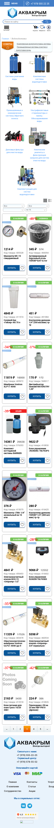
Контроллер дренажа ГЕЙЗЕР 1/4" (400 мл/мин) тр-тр (39, 515)
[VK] (23, 805)
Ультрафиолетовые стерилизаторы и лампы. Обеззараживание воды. (39, 115)
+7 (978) (27, 755)
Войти (49, 30)
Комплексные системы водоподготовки (39, 79)
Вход (51, 786)
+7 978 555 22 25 (40, 3)
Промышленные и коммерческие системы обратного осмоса (15, 114)
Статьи (32, 786)
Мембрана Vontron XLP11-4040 (13, 385)
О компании (13, 786)
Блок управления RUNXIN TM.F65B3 (38, 578)
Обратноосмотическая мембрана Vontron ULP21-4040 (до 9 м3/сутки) (14, 643)
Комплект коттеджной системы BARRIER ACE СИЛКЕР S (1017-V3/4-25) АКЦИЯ (14, 451)
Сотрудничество (12, 790)
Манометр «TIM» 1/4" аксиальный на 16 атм (14, 515)
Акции (32, 790)
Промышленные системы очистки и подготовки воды (31, 48)
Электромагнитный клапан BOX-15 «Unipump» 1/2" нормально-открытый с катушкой (13, 579)
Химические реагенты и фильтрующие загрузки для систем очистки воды (39, 155)
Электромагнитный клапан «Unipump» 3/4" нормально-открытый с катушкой (39, 643)
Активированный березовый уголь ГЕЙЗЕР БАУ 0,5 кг (38, 258)
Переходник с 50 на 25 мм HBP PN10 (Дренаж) (38, 707)
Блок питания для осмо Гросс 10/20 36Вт (13, 707)
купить (12, 267)
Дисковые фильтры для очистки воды (15, 151)
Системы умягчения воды (14, 77)
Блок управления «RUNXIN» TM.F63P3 (39, 449)
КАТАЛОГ (7, 30)
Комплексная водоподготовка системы (34, 44)
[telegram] (29, 805)
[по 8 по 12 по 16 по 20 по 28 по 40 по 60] (36, 209)
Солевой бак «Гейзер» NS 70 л (12, 321)
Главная (13, 781)
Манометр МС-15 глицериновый (12, 257)
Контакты (32, 781)
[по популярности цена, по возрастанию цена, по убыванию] (13, 209)
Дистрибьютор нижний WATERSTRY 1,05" (39, 386)
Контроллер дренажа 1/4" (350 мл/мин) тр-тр (39, 322)
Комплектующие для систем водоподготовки (27, 192)
